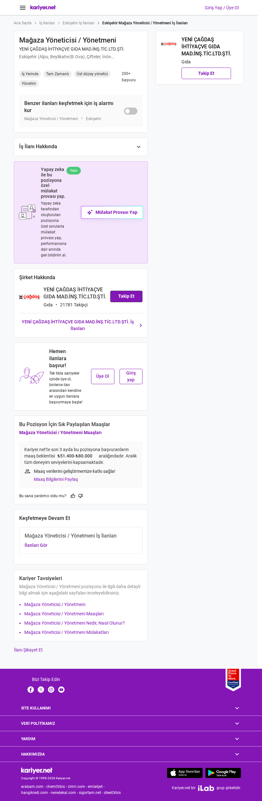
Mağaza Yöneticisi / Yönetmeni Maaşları (60, 432)
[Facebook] (30, 689)
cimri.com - (78, 786)
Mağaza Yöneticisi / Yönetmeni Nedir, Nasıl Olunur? (74, 623)
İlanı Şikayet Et (28, 649)
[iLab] (206, 788)
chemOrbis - (57, 786)
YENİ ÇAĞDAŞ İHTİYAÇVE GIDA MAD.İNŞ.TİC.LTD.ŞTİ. (72, 49)
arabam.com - (33, 786)
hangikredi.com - (36, 792)
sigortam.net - (91, 792)
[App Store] (185, 773)
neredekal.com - (65, 792)
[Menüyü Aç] (23, 8)
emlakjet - (96, 786)
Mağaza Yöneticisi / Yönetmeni (54, 604)
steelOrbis (112, 792)
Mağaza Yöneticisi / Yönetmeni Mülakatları (66, 632)
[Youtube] (61, 689)
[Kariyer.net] (36, 770)
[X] (41, 689)
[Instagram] (51, 689)
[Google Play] (223, 773)
